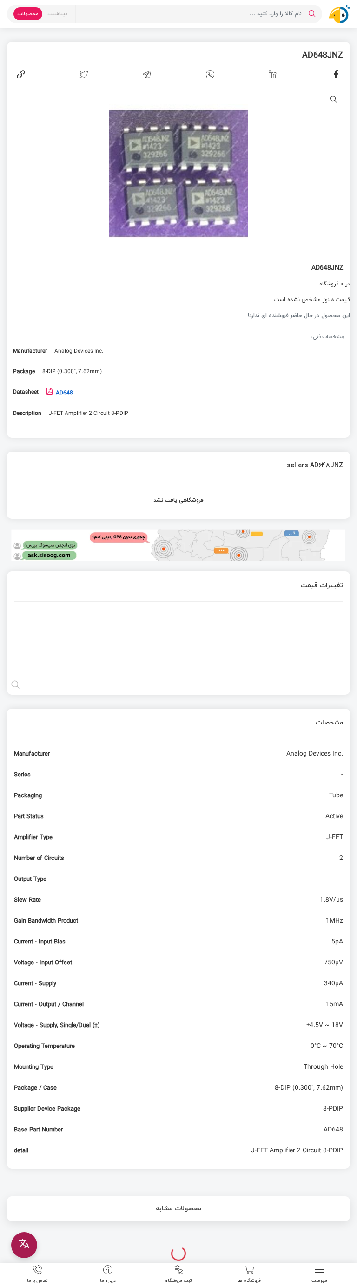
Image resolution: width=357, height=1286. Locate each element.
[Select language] (24, 1245)
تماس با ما (37, 1280)
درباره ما (108, 1280)
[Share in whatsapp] (210, 74)
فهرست (319, 1280)
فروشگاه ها (249, 1280)
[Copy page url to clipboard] (21, 74)
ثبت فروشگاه (178, 1280)
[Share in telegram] (147, 74)
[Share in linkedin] (273, 74)
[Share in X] (84, 74)
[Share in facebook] (336, 74)
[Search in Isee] (312, 14)
